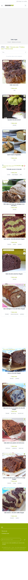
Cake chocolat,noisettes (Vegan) (14, 273)
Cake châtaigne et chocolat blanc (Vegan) (14, 308)
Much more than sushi (8, 165)
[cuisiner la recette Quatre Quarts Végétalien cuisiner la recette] (14, 141)
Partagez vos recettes (22, 1)
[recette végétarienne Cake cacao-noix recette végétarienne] (14, 72)
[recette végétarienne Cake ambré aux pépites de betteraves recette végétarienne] (14, 429)
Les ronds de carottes (8, 250)
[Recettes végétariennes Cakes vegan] (9, 5)
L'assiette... (6, 61)
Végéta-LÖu (6, 96)
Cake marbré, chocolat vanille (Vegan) (14, 512)
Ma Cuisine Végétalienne (9, 215)
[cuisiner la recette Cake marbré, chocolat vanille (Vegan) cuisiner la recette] (14, 499)
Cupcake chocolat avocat (14, 119)
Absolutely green (7, 419)
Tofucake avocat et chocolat (14, 169)
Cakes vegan (14, 88)
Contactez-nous (5, 533)
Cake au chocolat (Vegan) (14, 373)
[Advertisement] (14, 24)
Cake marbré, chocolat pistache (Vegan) (14, 239)
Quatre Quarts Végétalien (14, 154)
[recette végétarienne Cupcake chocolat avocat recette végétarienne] (14, 106)
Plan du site (4, 531)
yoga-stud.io (22, 548)
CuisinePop (6, 180)
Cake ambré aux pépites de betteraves (14, 442)
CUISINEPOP (5, 547)
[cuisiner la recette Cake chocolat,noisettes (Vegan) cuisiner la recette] (14, 260)
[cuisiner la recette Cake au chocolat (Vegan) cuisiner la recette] (14, 360)
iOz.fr (17, 548)
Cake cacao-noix (14, 85)
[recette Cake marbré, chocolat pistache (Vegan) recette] (14, 226)
